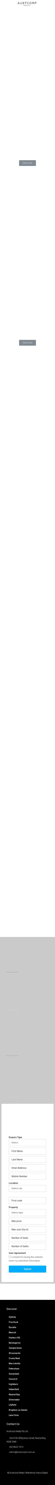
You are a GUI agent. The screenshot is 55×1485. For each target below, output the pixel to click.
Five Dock (13, 1322)
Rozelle (12, 1327)
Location (13, 1183)
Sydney (12, 1317)
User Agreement (17, 1253)
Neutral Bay (14, 1394)
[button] (27, 163)
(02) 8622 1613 (16, 1447)
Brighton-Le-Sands (18, 1410)
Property (13, 1207)
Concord (13, 1379)
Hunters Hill (14, 1337)
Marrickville (14, 1363)
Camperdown (15, 1348)
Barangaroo (15, 1343)
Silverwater (14, 1399)
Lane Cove (14, 1415)
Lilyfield (12, 1405)
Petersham (14, 1368)
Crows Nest (14, 1358)
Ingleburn (13, 1384)
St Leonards (14, 1353)
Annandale (14, 1374)
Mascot (12, 1332)
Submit (27, 1269)
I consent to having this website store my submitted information (26, 1259)
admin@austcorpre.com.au (22, 1452)
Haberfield (14, 1389)
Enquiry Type (15, 1137)
